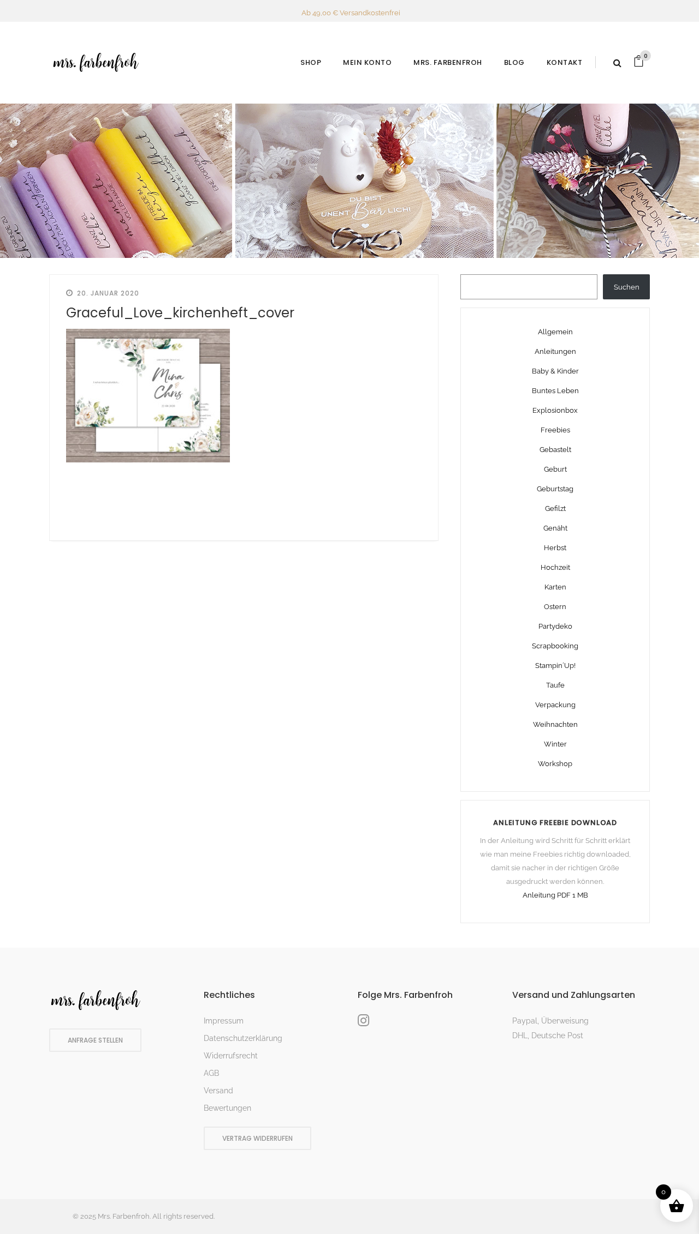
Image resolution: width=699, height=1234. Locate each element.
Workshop (555, 764)
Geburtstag (555, 489)
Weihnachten (555, 724)
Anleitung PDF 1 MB (555, 895)
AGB (211, 1073)
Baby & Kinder (555, 371)
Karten (555, 587)
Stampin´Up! (555, 665)
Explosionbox (555, 410)
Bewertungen (227, 1108)
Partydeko (555, 626)
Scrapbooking (555, 646)
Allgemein (555, 332)
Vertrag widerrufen (257, 1138)
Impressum (224, 1020)
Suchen (626, 287)
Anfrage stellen (95, 1040)
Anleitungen (555, 351)
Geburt (555, 469)
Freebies (555, 430)
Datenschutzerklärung (243, 1038)
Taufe (555, 685)
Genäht (555, 528)
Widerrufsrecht (231, 1055)
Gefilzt (555, 508)
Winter (555, 744)
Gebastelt (555, 450)
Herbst (555, 548)
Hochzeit (555, 567)
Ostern (555, 607)
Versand (218, 1090)
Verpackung (555, 705)
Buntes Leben (555, 391)
